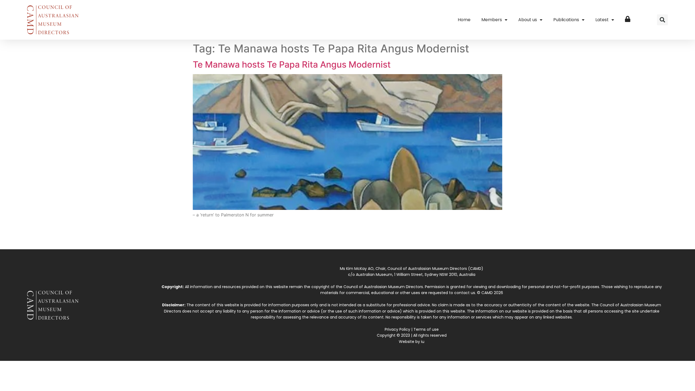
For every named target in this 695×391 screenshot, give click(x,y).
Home (464, 20)
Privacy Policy (397, 329)
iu (422, 341)
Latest (602, 20)
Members (491, 20)
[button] (662, 19)
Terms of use (426, 329)
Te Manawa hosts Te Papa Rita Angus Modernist (292, 64)
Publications (566, 20)
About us (527, 20)
